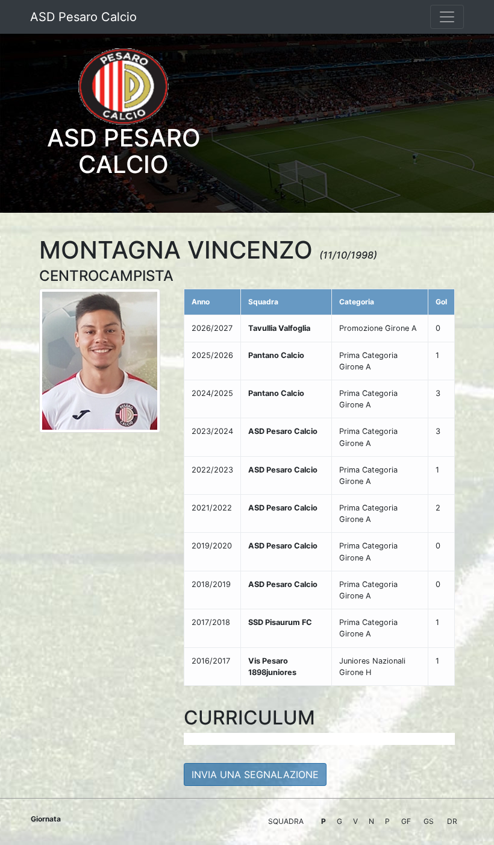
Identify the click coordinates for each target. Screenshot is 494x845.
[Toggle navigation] (447, 17)
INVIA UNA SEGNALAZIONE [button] (255, 774)
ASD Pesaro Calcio (83, 17)
